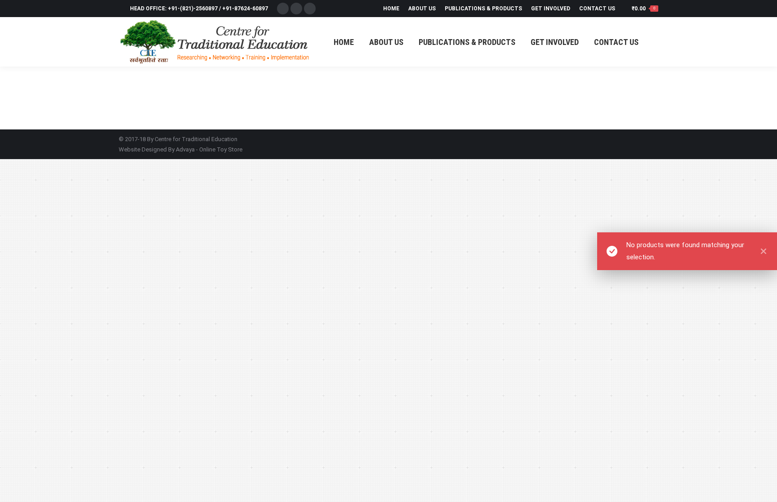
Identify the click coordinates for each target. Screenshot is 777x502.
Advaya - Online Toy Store (209, 149)
